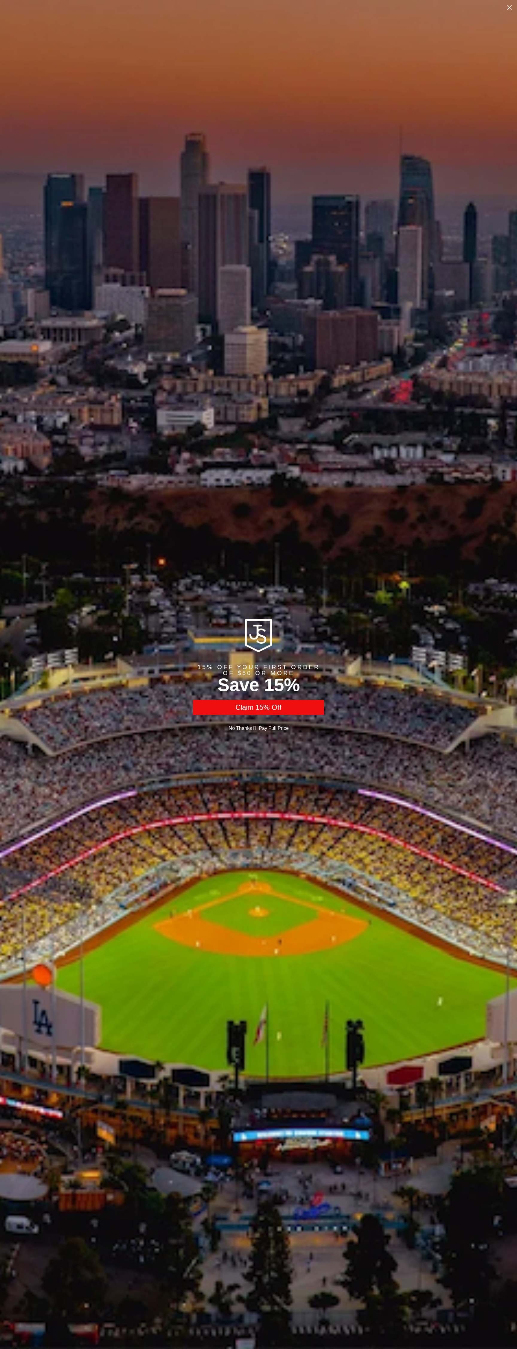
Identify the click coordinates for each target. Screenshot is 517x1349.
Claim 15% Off (258, 707)
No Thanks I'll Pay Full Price (259, 728)
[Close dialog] (509, 7)
